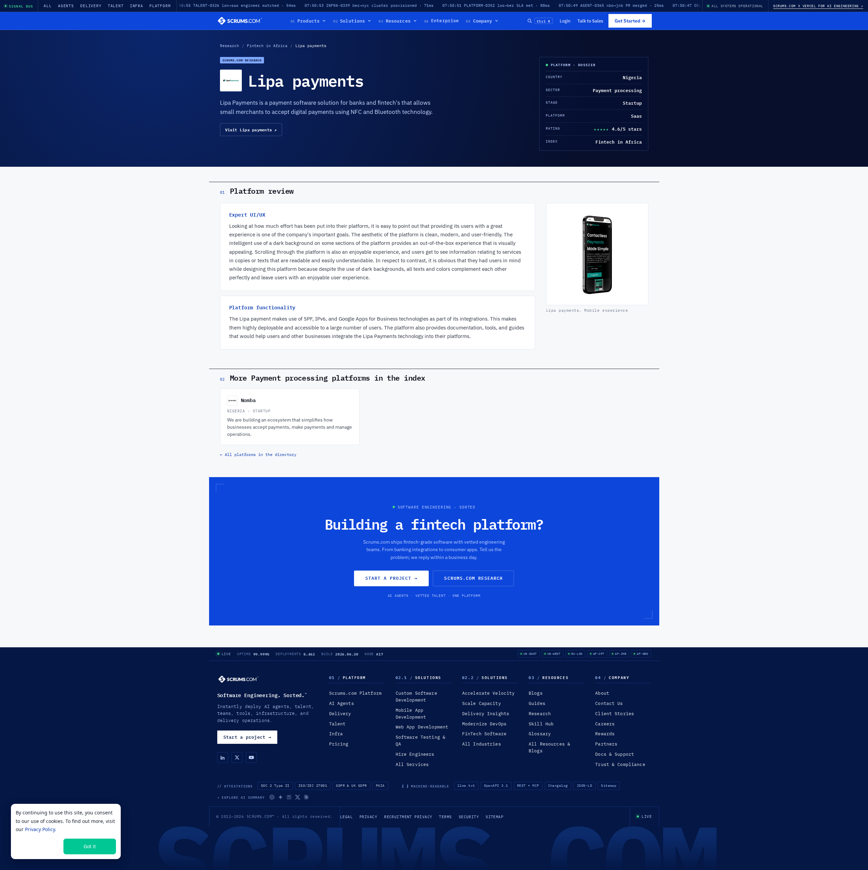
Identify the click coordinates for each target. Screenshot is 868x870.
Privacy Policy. (40, 829)
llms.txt (466, 785)
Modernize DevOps (484, 724)
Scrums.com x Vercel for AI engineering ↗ (818, 6)
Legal (346, 816)
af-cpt (598, 653)
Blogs (536, 693)
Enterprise (441, 21)
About (602, 693)
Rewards (605, 734)
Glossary (540, 734)
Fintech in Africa (267, 45)
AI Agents (341, 703)
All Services (412, 764)
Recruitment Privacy (408, 816)
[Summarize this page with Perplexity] (289, 797)
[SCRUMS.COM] (238, 679)
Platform (160, 5)
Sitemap (608, 785)
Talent (116, 5)
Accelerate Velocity (488, 693)
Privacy (368, 816)
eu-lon (577, 653)
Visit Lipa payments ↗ (251, 129)
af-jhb (620, 653)
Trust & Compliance (620, 764)
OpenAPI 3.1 (496, 785)
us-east (530, 653)
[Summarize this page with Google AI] (280, 797)
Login (565, 21)
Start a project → (391, 578)
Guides (537, 703)
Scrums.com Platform (355, 693)
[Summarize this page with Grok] (297, 797)
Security (469, 816)
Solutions (349, 21)
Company (479, 21)
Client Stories (614, 714)
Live (226, 654)
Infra (136, 5)
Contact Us (609, 703)
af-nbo (642, 653)
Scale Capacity (481, 703)
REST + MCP (528, 785)
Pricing (339, 744)
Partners (606, 744)
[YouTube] (251, 757)
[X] (237, 757)
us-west (554, 653)
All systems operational (737, 6)
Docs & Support (614, 754)
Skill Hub (541, 724)
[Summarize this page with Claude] (306, 797)
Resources (394, 21)
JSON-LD (584, 785)
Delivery (91, 5)
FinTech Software (484, 734)
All (48, 5)
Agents (66, 5)
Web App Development (422, 727)
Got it (90, 846)
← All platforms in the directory (258, 454)
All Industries (481, 744)
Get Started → (630, 21)
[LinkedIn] (222, 757)
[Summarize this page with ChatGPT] (272, 797)
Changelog (558, 785)
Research (229, 45)
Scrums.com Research (473, 578)
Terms (445, 816)
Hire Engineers (415, 754)
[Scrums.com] (240, 21)
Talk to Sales (590, 21)
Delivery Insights (485, 714)
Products (305, 21)
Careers (605, 724)
